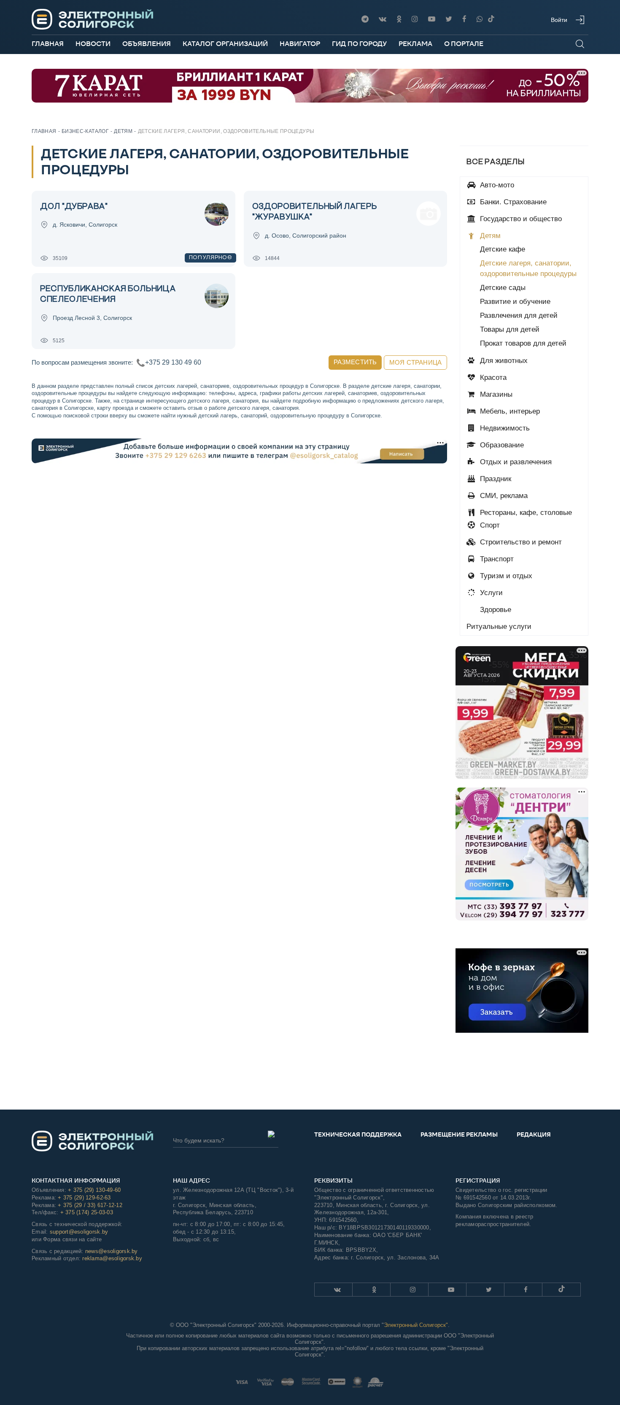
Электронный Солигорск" (416, 1325)
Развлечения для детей (519, 315)
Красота (492, 378)
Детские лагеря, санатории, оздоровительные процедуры (528, 268)
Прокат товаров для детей (523, 343)
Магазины (495, 394)
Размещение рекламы (459, 1134)
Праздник (494, 479)
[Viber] (480, 19)
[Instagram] (415, 19)
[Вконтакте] (382, 19)
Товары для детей (509, 329)
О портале (463, 43)
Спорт (489, 525)
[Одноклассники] (399, 19)
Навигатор (300, 43)
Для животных (503, 361)
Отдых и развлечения (515, 462)
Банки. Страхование (512, 202)
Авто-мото (496, 185)
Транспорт (496, 559)
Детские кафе (502, 249)
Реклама (415, 43)
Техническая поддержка (358, 1134)
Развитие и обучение (515, 302)
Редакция (534, 1134)
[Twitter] (448, 19)
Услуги (490, 593)
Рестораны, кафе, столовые (525, 513)
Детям (489, 236)
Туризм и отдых (505, 576)
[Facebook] (464, 19)
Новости (93, 43)
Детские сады (503, 288)
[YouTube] (431, 19)
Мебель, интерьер (509, 411)
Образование (501, 445)
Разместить (355, 361)
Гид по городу (359, 43)
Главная (48, 43)
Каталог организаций (225, 43)
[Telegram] (365, 19)
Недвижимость (504, 428)
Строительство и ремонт (520, 542)
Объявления (146, 43)
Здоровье (494, 610)
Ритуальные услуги (498, 627)
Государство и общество (520, 219)
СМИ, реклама (503, 496)
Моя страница (415, 362)
